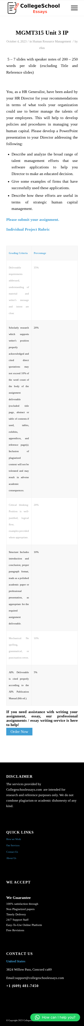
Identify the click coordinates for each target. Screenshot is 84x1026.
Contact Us (12, 851)
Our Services (13, 845)
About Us (11, 858)
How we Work (13, 839)
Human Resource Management (52, 41)
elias (42, 48)
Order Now (19, 732)
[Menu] (72, 8)
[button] (55, 1017)
